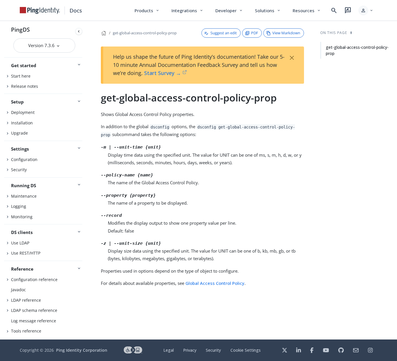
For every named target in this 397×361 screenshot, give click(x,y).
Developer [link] (229, 10)
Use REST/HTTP (25, 253)
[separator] (84, 180)
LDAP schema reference (34, 310)
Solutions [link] (268, 10)
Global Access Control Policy (214, 283)
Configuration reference (34, 279)
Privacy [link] (189, 350)
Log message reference (33, 321)
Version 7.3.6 (42, 45)
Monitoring (22, 216)
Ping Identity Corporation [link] (81, 350)
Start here (21, 76)
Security (19, 169)
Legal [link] (168, 350)
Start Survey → (162, 72)
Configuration (24, 159)
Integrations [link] (187, 10)
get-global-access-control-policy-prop (145, 32)
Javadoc (18, 289)
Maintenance (24, 196)
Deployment (23, 112)
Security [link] (213, 350)
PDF (254, 32)
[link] (40, 10)
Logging (18, 206)
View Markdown (286, 32)
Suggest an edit (223, 32)
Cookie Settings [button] (245, 350)
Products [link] (147, 10)
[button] (366, 10)
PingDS (20, 29)
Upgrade (19, 133)
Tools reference (26, 331)
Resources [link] (307, 10)
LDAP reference (26, 300)
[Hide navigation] (78, 31)
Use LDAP (20, 243)
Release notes (24, 86)
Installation (22, 123)
